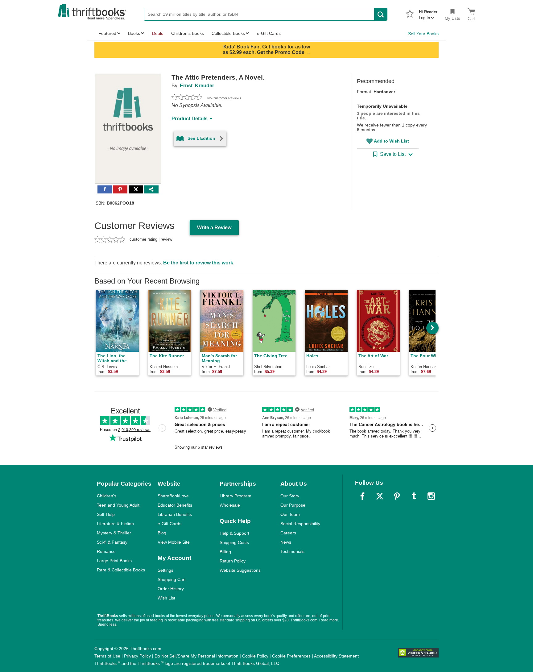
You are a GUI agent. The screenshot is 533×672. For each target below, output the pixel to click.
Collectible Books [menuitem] (228, 33)
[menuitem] (428, 13)
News (285, 542)
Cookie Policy (255, 655)
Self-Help (106, 514)
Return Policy (233, 560)
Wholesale (230, 505)
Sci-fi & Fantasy (112, 542)
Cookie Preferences (291, 655)
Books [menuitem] (134, 33)
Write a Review (214, 227)
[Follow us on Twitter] (379, 496)
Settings (165, 570)
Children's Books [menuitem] (187, 33)
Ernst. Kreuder (197, 85)
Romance (106, 551)
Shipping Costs (234, 542)
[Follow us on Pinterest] (397, 496)
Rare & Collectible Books (121, 569)
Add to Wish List (391, 141)
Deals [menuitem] (157, 33)
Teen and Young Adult (118, 505)
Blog (162, 532)
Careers (288, 532)
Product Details (189, 118)
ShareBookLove (173, 495)
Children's (106, 495)
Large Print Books (114, 560)
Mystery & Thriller (114, 532)
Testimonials (292, 551)
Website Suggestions (240, 570)
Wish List (166, 597)
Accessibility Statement (336, 655)
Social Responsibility (300, 523)
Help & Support (234, 533)
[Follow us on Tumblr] (414, 496)
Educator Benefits (175, 505)
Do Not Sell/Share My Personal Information (196, 655)
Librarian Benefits (175, 514)
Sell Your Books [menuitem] (423, 33)
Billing (225, 551)
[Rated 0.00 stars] (186, 98)
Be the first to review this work (198, 262)
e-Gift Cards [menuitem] (269, 33)
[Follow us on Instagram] (431, 496)
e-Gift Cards (169, 523)
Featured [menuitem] (107, 33)
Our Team (290, 514)
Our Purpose (292, 505)
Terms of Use (107, 655)
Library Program (235, 495)
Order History (171, 588)
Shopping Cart (172, 579)
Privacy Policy (137, 655)
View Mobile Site (174, 542)
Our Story (289, 495)
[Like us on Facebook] (362, 496)
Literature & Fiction (115, 523)
